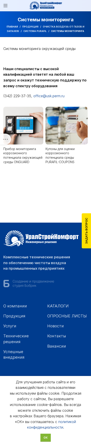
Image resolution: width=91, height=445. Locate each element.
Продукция (30, 26)
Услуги (9, 326)
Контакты (56, 336)
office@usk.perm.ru (48, 96)
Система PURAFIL (35, 31)
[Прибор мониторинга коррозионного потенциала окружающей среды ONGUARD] (23, 125)
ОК (46, 437)
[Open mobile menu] (5, 5)
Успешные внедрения (14, 354)
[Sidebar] (5, 139)
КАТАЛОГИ (58, 306)
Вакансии (56, 346)
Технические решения (16, 339)
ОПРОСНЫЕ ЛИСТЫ (67, 316)
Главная (12, 26)
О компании (15, 306)
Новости (55, 326)
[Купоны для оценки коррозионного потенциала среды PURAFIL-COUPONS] (67, 125)
